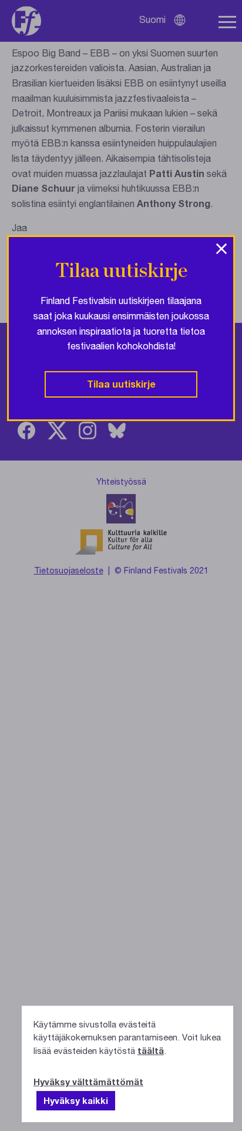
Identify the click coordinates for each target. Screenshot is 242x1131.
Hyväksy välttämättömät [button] (88, 1081)
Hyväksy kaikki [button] (75, 1100)
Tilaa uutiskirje (121, 383)
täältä (150, 1050)
